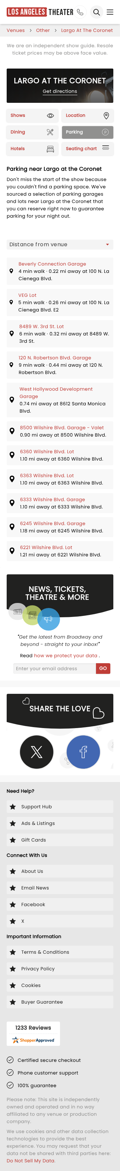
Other (43, 30)
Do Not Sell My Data (30, 1160)
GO (103, 668)
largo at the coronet (87, 30)
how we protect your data (66, 655)
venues (16, 30)
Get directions (60, 91)
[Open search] (96, 12)
